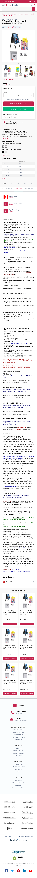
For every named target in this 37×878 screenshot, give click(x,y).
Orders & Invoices (18, 750)
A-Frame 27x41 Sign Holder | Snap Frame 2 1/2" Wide (9, 682)
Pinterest (18, 870)
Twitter (12, 870)
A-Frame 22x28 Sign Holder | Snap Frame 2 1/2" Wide (9, 647)
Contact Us (32, 1)
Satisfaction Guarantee (18, 783)
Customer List (18, 780)
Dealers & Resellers (18, 753)
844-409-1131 (11, 1)
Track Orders (18, 748)
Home (3, 14)
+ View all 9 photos (7, 79)
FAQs (18, 772)
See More (5, 138)
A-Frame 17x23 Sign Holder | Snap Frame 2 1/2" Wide (9, 612)
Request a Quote (18, 729)
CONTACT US (18, 745)
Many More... (6, 155)
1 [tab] (16, 63)
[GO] (33, 9)
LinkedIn (24, 870)
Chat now (19, 122)
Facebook (6, 870)
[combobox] (18, 9)
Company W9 (18, 739)
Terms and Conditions (18, 788)
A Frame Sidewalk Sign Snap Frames (17, 14)
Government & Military (18, 737)
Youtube (30, 870)
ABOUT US (18, 777)
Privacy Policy (19, 785)
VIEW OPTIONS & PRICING (10, 624)
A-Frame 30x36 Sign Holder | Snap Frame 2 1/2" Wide (27, 682)
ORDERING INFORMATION (18, 727)
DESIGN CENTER (18, 761)
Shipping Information (18, 732)
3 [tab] (21, 63)
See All (4, 178)
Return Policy (18, 755)
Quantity (5, 92)
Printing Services (18, 764)
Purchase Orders (18, 734)
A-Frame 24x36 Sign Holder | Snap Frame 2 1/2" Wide (27, 647)
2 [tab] (18, 63)
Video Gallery (18, 769)
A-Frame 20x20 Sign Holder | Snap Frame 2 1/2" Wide (27, 612)
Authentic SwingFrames (18, 766)
